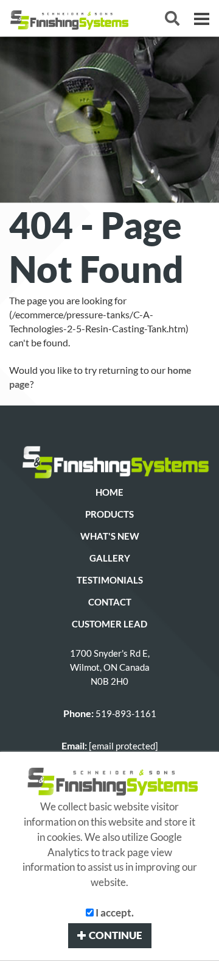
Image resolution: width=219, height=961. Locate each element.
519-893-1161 (126, 714)
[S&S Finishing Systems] (109, 460)
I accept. (114, 912)
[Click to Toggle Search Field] (172, 18)
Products (109, 514)
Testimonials (110, 580)
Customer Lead (109, 624)
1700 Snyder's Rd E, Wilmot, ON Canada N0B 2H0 (110, 667)
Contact (109, 602)
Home (109, 492)
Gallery (109, 558)
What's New (109, 536)
